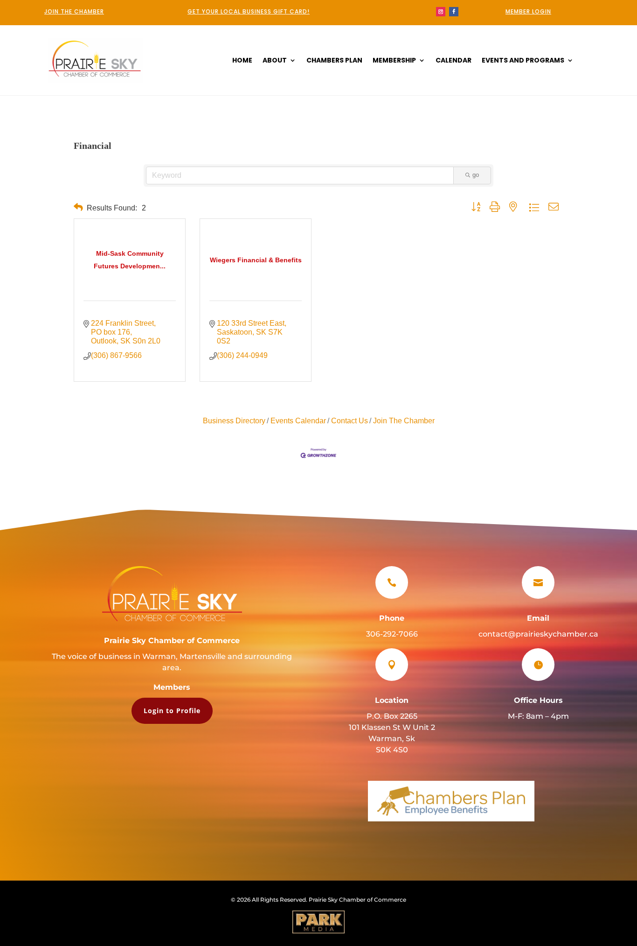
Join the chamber (74, 11)
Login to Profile (172, 710)
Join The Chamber (404, 421)
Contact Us (349, 421)
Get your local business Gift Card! (248, 11)
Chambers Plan (334, 61)
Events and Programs (523, 61)
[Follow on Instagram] (440, 11)
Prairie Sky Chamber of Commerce (172, 640)
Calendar (453, 61)
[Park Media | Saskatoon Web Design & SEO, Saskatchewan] (318, 922)
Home (242, 61)
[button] (78, 207)
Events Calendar (298, 421)
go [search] (475, 174)
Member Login (528, 11)
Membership (394, 61)
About (275, 61)
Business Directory (234, 421)
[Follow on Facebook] (453, 11)
